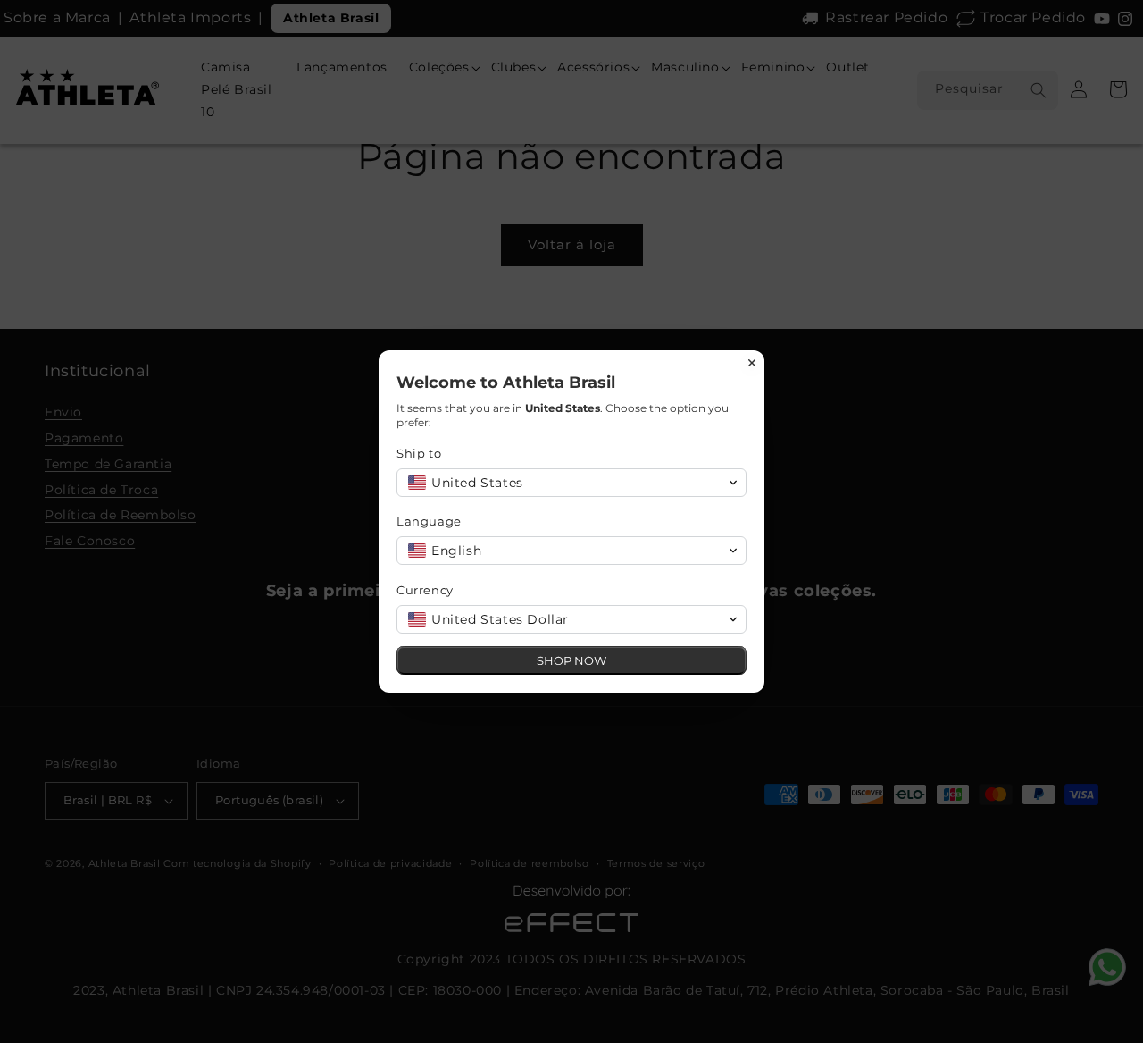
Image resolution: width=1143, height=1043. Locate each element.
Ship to (418, 453)
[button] (571, 482)
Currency (425, 590)
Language (429, 521)
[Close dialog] (752, 363)
